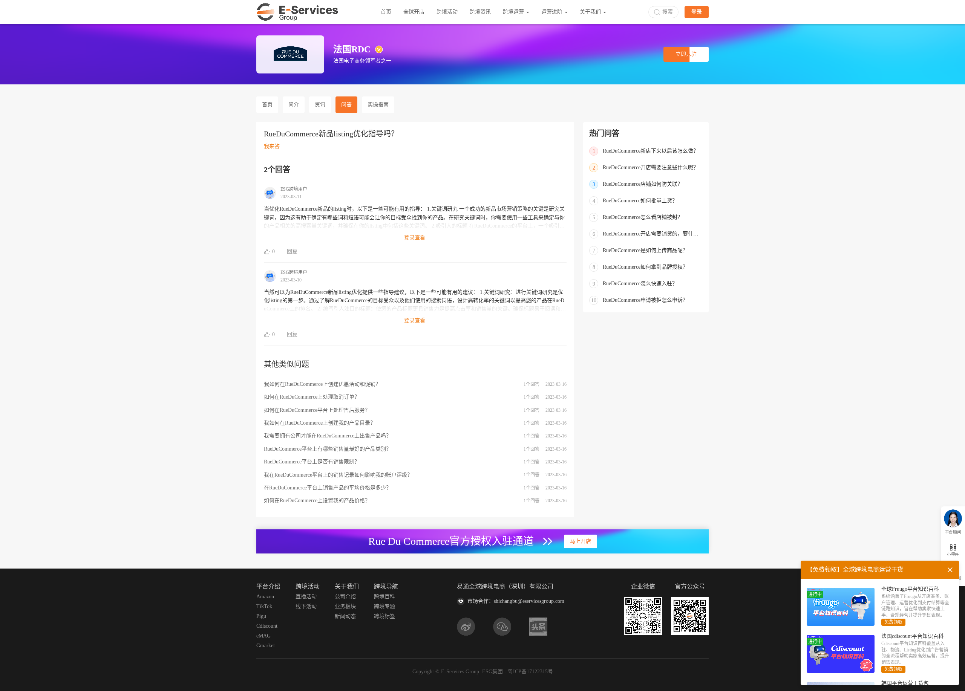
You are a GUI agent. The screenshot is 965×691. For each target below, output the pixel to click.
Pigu (261, 616)
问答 (346, 104)
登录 (696, 12)
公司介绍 (345, 596)
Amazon (265, 596)
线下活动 (306, 606)
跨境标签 (384, 616)
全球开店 (413, 12)
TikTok (264, 606)
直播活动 (306, 596)
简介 (293, 104)
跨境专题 (384, 606)
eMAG (263, 636)
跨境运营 (514, 12)
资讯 (320, 104)
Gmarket (265, 645)
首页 (386, 12)
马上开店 (580, 541)
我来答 (272, 146)
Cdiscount (266, 626)
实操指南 (378, 104)
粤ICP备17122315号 (530, 671)
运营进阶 (552, 12)
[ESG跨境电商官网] (297, 12)
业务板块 (345, 606)
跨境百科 (384, 596)
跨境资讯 (480, 12)
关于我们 (591, 12)
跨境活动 (447, 12)
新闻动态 (345, 616)
